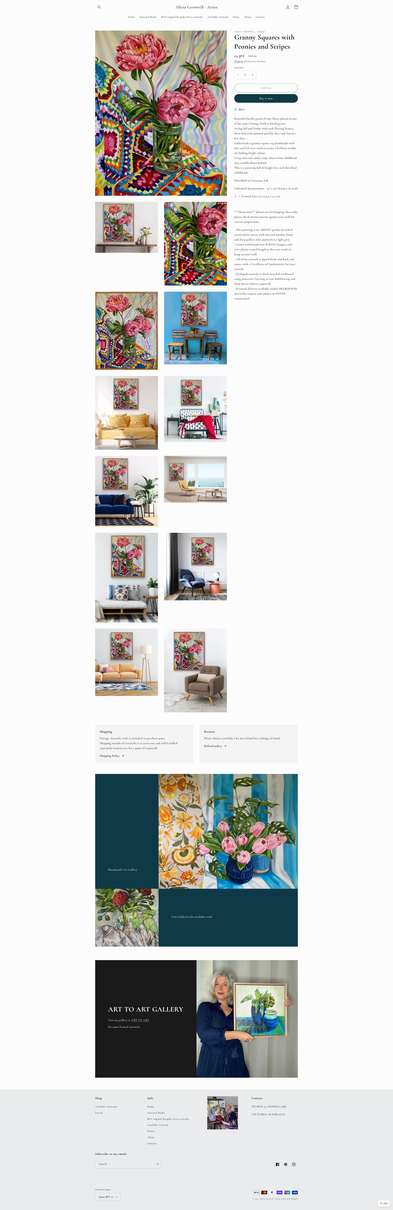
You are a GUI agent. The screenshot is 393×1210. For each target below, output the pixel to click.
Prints (150, 1131)
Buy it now (266, 98)
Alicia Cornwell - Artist (270, 1199)
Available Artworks (106, 1106)
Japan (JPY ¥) (106, 1196)
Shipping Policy (110, 756)
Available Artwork (157, 1124)
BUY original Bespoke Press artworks (168, 1119)
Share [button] (242, 109)
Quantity (238, 67)
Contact (151, 1143)
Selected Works (156, 1112)
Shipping (238, 61)
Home (150, 1106)
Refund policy (213, 746)
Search (99, 1112)
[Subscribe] (157, 1164)
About (151, 1137)
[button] (99, 7)
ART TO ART (140, 1020)
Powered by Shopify (289, 1199)
